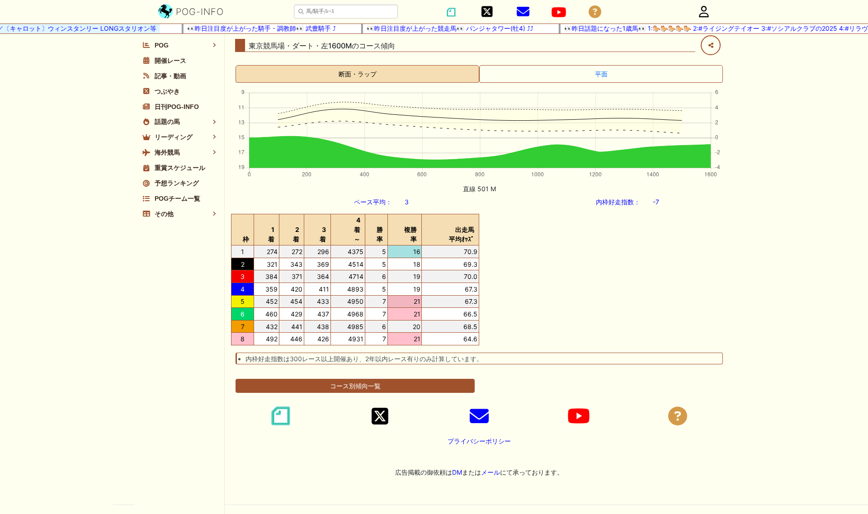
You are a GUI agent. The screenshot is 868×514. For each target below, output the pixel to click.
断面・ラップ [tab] (358, 74)
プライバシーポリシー (479, 441)
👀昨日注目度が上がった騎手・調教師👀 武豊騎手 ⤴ (256, 28)
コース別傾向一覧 (355, 386)
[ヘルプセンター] (595, 12)
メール (490, 472)
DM (457, 472)
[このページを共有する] (711, 45)
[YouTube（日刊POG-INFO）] (559, 12)
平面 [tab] (601, 74)
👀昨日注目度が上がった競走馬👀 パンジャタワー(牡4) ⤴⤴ (444, 28)
